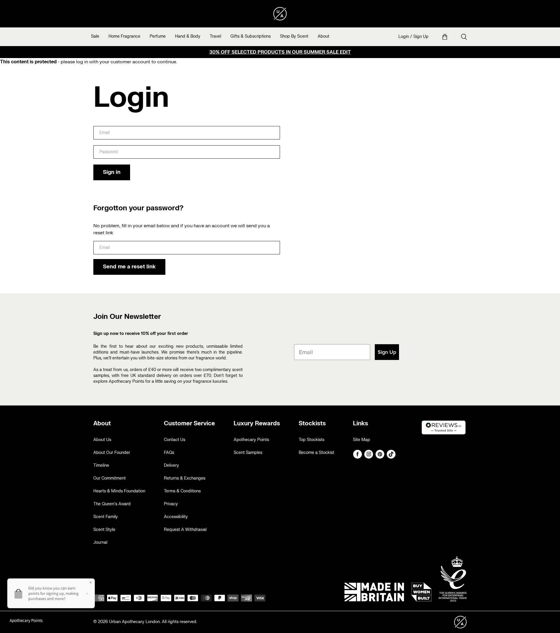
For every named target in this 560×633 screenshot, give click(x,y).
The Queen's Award (112, 503)
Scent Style (104, 529)
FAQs (169, 452)
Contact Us (174, 439)
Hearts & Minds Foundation (119, 491)
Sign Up (420, 36)
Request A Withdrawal (185, 529)
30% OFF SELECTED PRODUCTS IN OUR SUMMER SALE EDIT (280, 52)
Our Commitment (109, 478)
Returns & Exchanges (184, 478)
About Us (102, 439)
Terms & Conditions (182, 491)
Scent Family (105, 516)
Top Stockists (311, 439)
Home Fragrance (124, 36)
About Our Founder (111, 452)
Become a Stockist (316, 452)
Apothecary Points (251, 439)
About (323, 36)
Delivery (171, 465)
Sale (95, 36)
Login (403, 36)
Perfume (158, 36)
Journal (100, 542)
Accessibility (176, 516)
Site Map (361, 439)
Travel (215, 36)
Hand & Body (187, 36)
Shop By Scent (294, 36)
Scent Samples (248, 452)
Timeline (101, 465)
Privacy (171, 503)
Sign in (111, 172)
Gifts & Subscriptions (250, 36)
